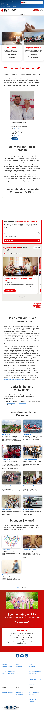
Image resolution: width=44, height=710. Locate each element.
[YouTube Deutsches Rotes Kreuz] (22, 656)
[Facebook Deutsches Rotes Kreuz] (17, 656)
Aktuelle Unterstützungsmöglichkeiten (35, 679)
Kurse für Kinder (19, 666)
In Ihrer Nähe (6, 254)
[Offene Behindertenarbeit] (32, 451)
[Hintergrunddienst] (32, 501)
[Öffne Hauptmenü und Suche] (41, 10)
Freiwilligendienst (19, 692)
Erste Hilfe (18, 664)
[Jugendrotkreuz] (11, 451)
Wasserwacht (22, 403)
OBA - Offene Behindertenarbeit (8, 671)
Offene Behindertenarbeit (30, 459)
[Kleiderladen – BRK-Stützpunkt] (32, 477)
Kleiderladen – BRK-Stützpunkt (32, 486)
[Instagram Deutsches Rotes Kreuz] (26, 656)
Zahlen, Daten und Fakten (34, 692)
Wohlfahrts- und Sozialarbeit (35, 671)
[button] (19, 297)
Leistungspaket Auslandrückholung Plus (14, 379)
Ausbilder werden (7, 486)
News (3, 690)
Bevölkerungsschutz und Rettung (7, 676)
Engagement (4, 669)
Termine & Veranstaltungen (7, 692)
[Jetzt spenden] (11, 541)
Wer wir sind (31, 690)
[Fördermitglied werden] (32, 541)
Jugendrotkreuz (11, 403)
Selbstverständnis (32, 694)
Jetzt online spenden (22, 622)
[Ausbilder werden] (11, 477)
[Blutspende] (11, 566)
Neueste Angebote (16, 254)
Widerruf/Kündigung (33, 699)
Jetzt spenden (6, 550)
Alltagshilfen (4, 664)
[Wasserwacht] (32, 426)
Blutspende (5, 575)
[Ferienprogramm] (11, 501)
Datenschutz (31, 701)
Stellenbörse (18, 690)
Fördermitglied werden (29, 550)
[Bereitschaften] (11, 426)
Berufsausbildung (19, 694)
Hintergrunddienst (28, 509)
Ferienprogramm (7, 509)
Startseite (4, 707)
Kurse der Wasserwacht (20, 669)
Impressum (31, 697)
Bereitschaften (6, 434)
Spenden (36, 10)
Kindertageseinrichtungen (7, 666)
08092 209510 (17, 128)
